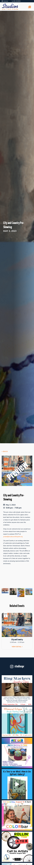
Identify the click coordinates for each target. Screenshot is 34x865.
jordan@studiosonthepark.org (13, 537)
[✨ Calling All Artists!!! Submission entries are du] (17, 847)
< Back (5, 451)
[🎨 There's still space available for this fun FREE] (17, 753)
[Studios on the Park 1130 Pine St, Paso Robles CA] (17, 784)
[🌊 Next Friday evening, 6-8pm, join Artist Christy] (17, 722)
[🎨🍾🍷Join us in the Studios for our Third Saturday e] (17, 815)
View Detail (16, 647)
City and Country (17, 640)
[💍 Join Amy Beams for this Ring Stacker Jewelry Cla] (17, 690)
